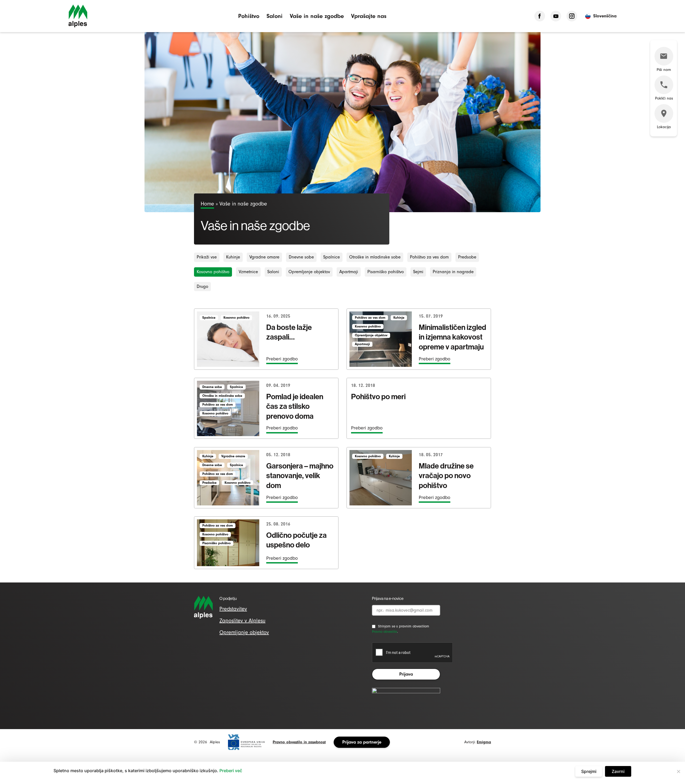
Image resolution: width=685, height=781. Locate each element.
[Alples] (77, 16)
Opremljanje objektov (309, 271)
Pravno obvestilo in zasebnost (299, 742)
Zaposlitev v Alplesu (242, 621)
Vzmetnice (248, 271)
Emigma (484, 742)
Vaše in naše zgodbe (317, 16)
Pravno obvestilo (384, 632)
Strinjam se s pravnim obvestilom (403, 626)
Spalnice (331, 257)
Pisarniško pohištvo (385, 271)
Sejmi (418, 271)
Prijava (406, 674)
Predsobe (467, 257)
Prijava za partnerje (361, 742)
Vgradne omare (264, 257)
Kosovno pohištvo (213, 271)
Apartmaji (348, 271)
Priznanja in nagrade (453, 271)
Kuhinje (233, 257)
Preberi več (230, 770)
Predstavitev (233, 609)
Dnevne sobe (301, 257)
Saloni (275, 16)
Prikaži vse (207, 257)
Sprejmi (588, 771)
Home (207, 204)
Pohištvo (248, 16)
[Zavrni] (678, 771)
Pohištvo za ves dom (429, 257)
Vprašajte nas (368, 16)
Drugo (202, 286)
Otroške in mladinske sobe (375, 257)
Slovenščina (604, 15)
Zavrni (618, 771)
